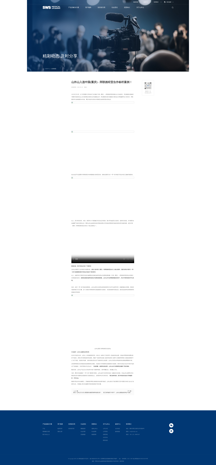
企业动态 (117, 428)
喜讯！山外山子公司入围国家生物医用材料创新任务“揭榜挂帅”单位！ (87, 392)
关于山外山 (140, 7)
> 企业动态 (53, 68)
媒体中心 (146, 2)
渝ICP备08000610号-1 (95, 458)
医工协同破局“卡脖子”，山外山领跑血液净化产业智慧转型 (117, 392)
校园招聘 (94, 434)
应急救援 (83, 434)
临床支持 (60, 428)
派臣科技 (122, 461)
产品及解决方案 (73, 7)
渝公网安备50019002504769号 (140, 458)
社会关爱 (83, 431)
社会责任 (115, 7)
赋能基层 (83, 428)
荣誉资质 (105, 440)
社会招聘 (94, 431)
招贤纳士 (127, 7)
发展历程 (105, 434)
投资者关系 (101, 7)
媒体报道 (117, 431)
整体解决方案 (46, 431)
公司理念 (105, 431)
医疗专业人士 (46, 434)
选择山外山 (94, 428)
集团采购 (135, 2)
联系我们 (156, 2)
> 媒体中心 (47, 68)
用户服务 (88, 7)
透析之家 (60, 431)
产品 (44, 428)
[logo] (51, 7)
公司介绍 (105, 428)
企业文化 (105, 437)
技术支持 (116, 461)
